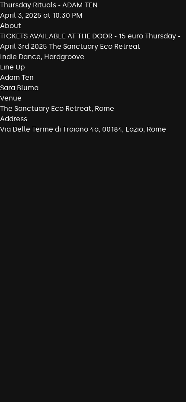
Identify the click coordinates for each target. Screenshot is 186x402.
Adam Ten (17, 77)
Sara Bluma (19, 88)
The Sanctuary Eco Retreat (45, 108)
